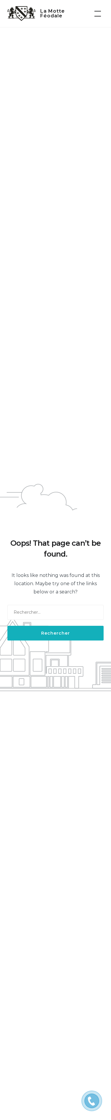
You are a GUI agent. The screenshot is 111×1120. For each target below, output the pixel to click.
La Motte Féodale (52, 13)
